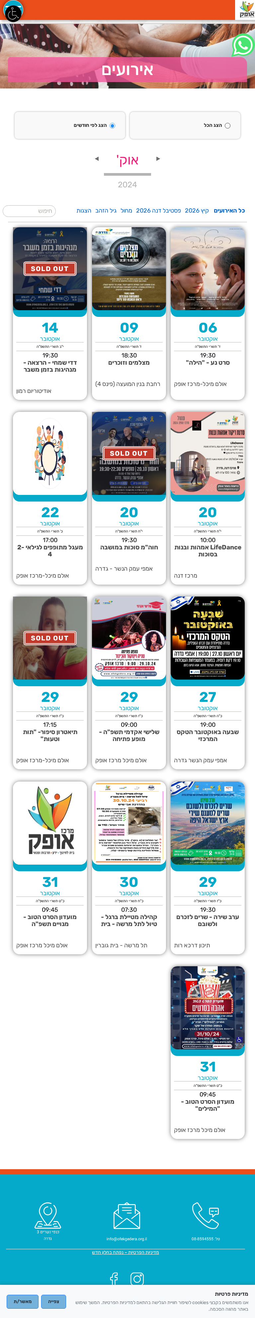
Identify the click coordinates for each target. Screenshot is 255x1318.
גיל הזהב (106, 210)
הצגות (83, 210)
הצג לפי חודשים (90, 125)
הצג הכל (213, 125)
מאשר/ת (23, 1301)
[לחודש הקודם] (158, 158)
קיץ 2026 (197, 210)
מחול (126, 210)
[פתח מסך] (13, 13)
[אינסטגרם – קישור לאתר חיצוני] (137, 1279)
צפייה (53, 1301)
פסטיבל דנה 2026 (158, 210)
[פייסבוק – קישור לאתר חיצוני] (114, 1279)
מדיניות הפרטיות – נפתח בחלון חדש (125, 1252)
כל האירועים (229, 210)
